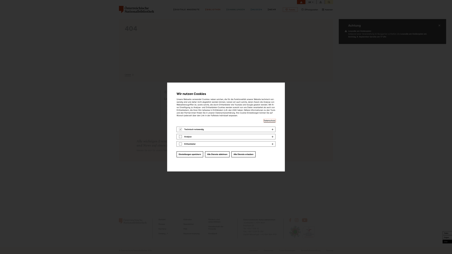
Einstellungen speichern (190, 154)
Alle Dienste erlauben (243, 154)
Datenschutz (269, 120)
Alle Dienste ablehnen (217, 154)
